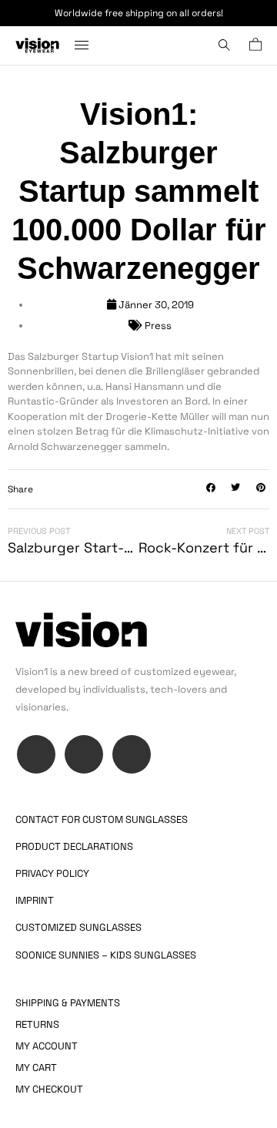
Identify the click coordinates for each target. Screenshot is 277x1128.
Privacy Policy (52, 873)
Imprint (34, 900)
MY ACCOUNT (46, 1045)
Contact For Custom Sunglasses (101, 819)
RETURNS (37, 1024)
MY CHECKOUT (49, 1089)
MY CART (36, 1067)
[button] (211, 488)
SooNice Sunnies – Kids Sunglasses (105, 955)
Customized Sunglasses (78, 927)
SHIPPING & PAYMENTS (67, 1002)
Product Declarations (74, 846)
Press (158, 325)
